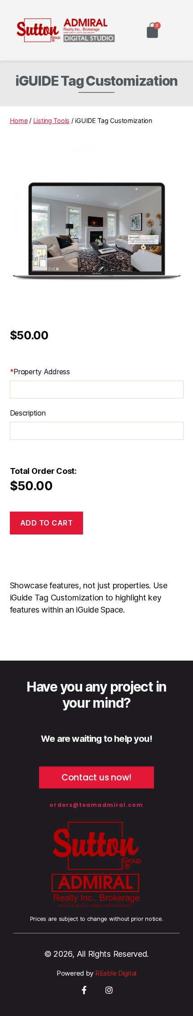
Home (19, 120)
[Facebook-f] (84, 990)
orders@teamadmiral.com (96, 805)
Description (28, 412)
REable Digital (114, 973)
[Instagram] (109, 990)
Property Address (40, 371)
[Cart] (152, 30)
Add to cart (46, 522)
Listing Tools (51, 120)
